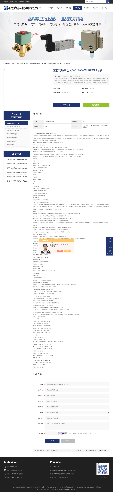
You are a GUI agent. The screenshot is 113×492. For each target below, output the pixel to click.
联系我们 (104, 8)
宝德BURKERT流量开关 (13, 126)
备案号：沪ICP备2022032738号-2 (51, 487)
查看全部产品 (10, 144)
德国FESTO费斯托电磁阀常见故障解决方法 (62, 474)
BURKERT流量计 (12, 141)
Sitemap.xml (79, 487)
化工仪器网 (71, 487)
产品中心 (18, 63)
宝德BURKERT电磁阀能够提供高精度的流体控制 (17, 159)
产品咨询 (66, 105)
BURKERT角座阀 (12, 134)
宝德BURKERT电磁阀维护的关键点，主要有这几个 (17, 172)
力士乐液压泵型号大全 (56, 467)
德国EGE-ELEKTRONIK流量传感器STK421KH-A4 (92, 450)
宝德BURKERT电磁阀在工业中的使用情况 (17, 176)
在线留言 (95, 8)
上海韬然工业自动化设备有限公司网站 (18, 1)
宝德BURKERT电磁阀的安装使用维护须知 (17, 163)
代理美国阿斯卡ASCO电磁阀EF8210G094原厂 (63, 470)
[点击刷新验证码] (62, 433)
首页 (13, 63)
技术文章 (86, 8)
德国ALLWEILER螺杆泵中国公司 (59, 477)
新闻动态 (68, 8)
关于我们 (59, 8)
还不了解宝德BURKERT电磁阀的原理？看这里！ (17, 168)
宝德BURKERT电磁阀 (40, 63)
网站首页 (50, 8)
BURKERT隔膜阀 (12, 137)
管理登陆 (98, 487)
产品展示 (77, 8)
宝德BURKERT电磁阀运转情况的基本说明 (17, 181)
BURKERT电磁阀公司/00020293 (49, 450)
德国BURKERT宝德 (27, 63)
